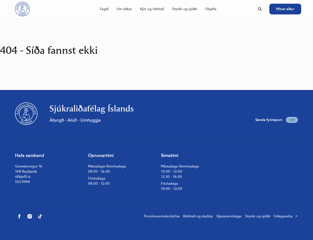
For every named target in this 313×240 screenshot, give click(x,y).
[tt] (40, 216)
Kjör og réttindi (152, 9)
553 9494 (22, 182)
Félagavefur (283, 216)
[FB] (19, 216)
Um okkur (124, 9)
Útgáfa (210, 9)
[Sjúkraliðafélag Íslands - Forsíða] (22, 9)
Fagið (104, 9)
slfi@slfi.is (23, 176)
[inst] (29, 216)
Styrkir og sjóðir (184, 9)
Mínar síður (285, 9)
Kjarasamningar (229, 216)
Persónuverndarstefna (162, 216)
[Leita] (260, 9)
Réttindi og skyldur (198, 216)
